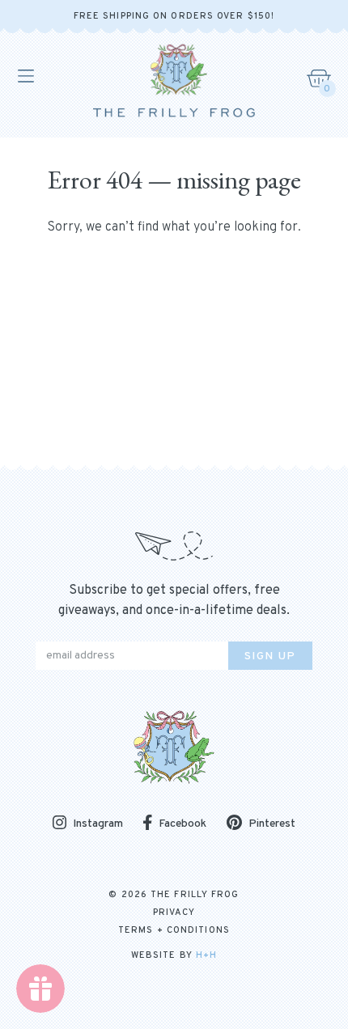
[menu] (25, 76)
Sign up (270, 656)
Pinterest (271, 824)
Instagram (98, 824)
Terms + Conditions (174, 930)
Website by (174, 955)
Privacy (174, 912)
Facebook (182, 824)
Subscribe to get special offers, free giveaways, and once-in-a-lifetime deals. (174, 600)
